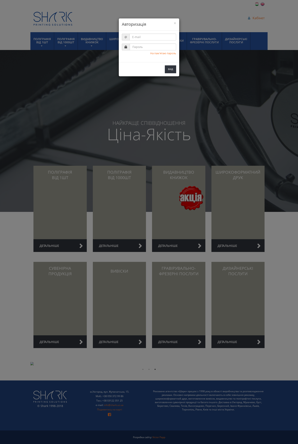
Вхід (170, 69)
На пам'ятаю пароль (163, 53)
